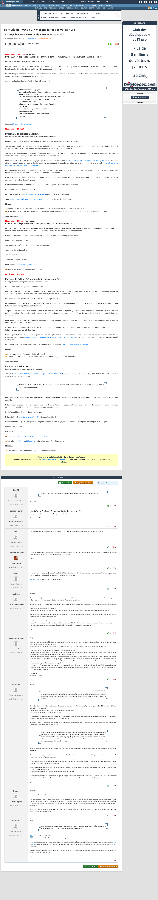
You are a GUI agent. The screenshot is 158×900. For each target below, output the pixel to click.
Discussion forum (140, 97)
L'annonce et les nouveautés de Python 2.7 (30, 199)
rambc (16, 573)
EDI (71, 5)
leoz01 (16, 490)
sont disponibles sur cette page (75, 345)
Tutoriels (41, 2)
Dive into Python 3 (35, 579)
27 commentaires (45, 39)
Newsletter (72, 2)
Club (106, 2)
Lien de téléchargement (22, 124)
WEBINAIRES (53, 8)
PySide (32, 838)
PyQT (31, 836)
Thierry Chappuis (16, 553)
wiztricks (16, 594)
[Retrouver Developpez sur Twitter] (151, 8)
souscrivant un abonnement (54, 460)
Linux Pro (31, 441)
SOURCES (84, 8)
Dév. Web (64, 5)
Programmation (79, 5)
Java (57, 5)
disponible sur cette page (35, 195)
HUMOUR (110, 8)
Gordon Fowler (30, 39)
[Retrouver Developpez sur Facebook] (153, 8)
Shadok (16, 791)
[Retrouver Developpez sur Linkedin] (156, 8)
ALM (43, 5)
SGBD (88, 5)
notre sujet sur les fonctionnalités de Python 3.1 (87, 161)
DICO (103, 8)
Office (94, 5)
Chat (62, 2)
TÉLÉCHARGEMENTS (72, 8)
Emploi (83, 2)
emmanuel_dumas (16, 638)
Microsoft (51, 5)
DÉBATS (92, 8)
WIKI (98, 8)
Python (22, 441)
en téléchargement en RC (29, 417)
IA (39, 5)
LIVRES (61, 8)
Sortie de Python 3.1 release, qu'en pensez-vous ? (28, 436)
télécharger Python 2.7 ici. (27, 265)
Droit (98, 2)
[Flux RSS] (149, 8)
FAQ (49, 2)
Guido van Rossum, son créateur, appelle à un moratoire (37, 374)
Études (91, 2)
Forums (31, 2)
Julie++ (16, 532)
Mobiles (101, 5)
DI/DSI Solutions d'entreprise (21, 5)
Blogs (55, 2)
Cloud (34, 5)
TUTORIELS (38, 8)
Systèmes (109, 5)
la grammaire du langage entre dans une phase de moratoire (51, 337)
